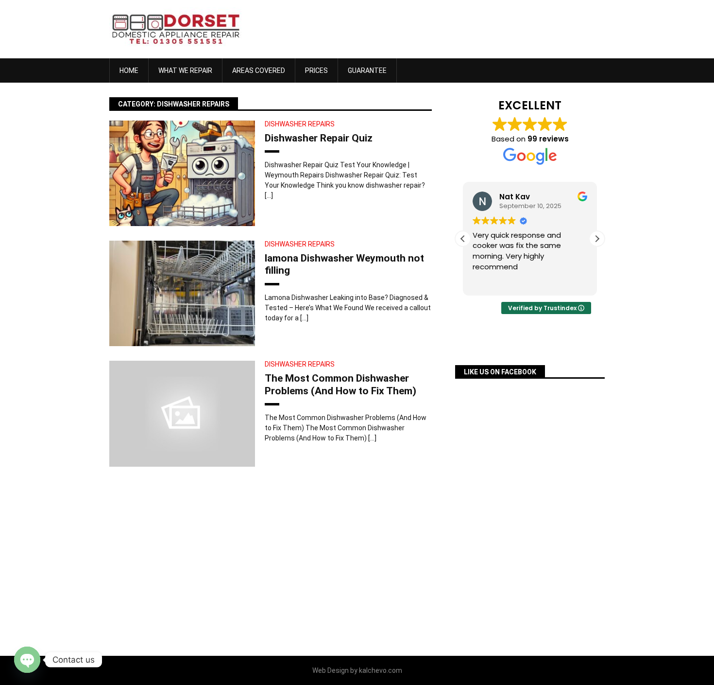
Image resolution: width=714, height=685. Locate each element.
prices (316, 70)
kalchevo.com (380, 670)
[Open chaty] (27, 660)
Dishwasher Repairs (300, 124)
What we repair (185, 70)
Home (128, 70)
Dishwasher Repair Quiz (319, 138)
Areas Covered (258, 70)
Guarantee (367, 70)
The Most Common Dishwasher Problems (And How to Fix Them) (340, 384)
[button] (597, 238)
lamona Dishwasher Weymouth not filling (344, 264)
